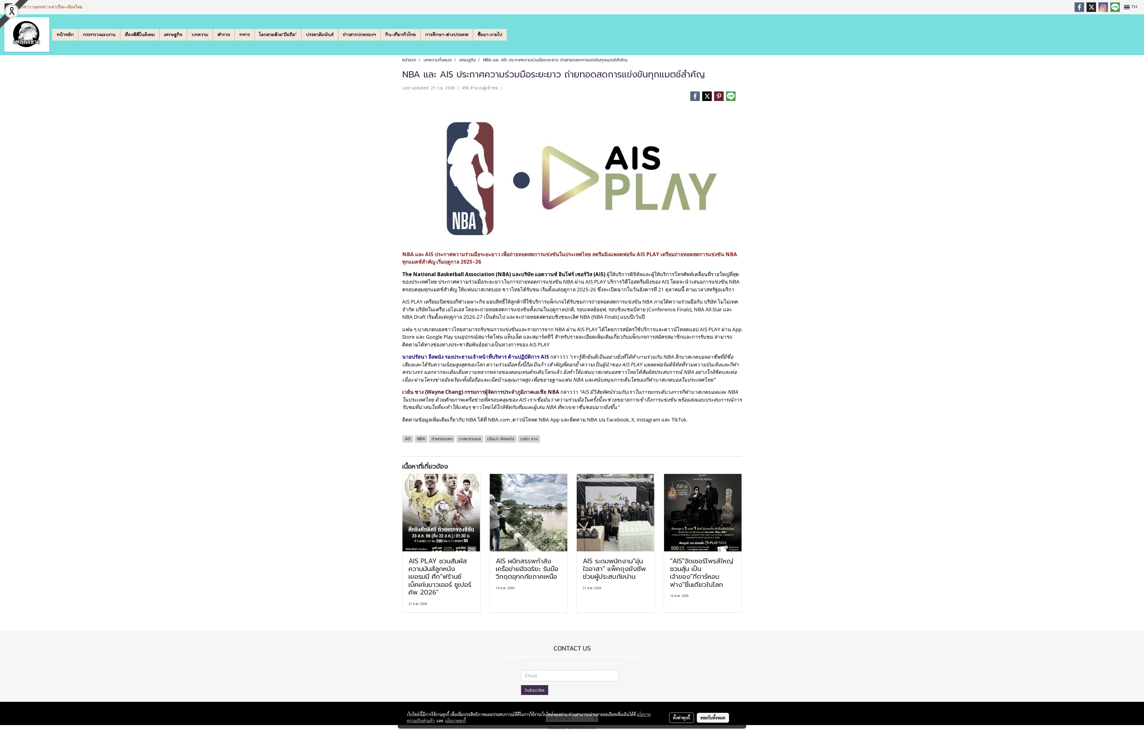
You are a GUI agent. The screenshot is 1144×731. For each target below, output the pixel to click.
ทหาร (244, 34)
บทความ (200, 34)
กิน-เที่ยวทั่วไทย (400, 34)
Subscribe (535, 690)
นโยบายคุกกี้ (455, 720)
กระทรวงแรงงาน (99, 34)
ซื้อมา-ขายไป (490, 34)
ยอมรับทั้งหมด (712, 717)
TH (1133, 7)
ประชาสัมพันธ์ (320, 34)
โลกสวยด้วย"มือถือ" (278, 34)
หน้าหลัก (65, 34)
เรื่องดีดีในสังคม (140, 34)
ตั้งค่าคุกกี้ (681, 717)
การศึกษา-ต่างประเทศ (446, 34)
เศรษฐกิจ (173, 34)
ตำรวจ (223, 34)
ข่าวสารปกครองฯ (359, 34)
